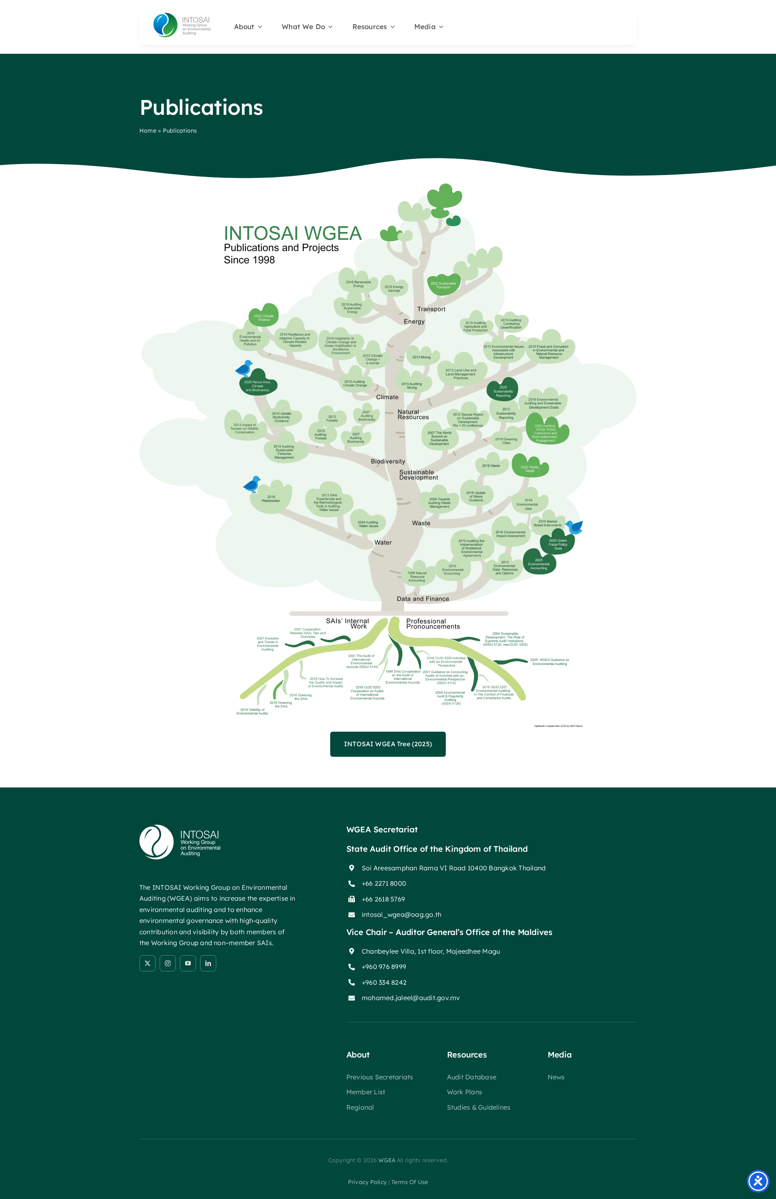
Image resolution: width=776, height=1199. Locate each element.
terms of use (409, 1182)
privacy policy (367, 1182)
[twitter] (147, 963)
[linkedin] (208, 963)
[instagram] (168, 963)
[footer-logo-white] (179, 828)
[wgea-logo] (182, 15)
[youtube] (188, 963)
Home (147, 130)
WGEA (386, 1160)
